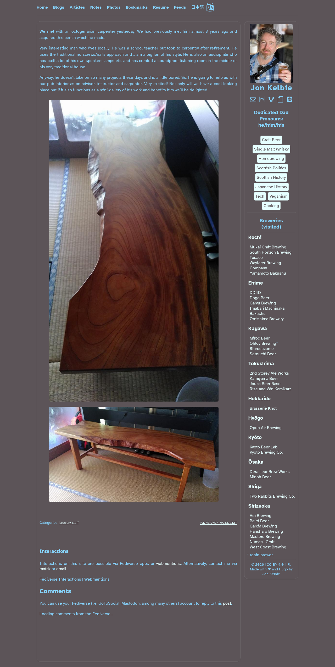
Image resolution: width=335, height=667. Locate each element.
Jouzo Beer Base (265, 383)
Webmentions (97, 579)
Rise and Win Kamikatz (270, 389)
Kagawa (257, 328)
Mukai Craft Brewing (268, 247)
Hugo (283, 569)
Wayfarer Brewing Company (265, 265)
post (227, 603)
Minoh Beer (260, 477)
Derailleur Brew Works (270, 471)
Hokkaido (259, 399)
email (61, 568)
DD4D (255, 292)
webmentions (168, 563)
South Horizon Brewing (271, 252)
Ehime (255, 283)
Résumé (161, 7)
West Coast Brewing (268, 547)
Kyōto (255, 437)
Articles (77, 7)
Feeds (180, 7)
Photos (114, 7)
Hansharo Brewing (266, 531)
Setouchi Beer (263, 354)
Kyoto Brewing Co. (266, 452)
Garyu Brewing (263, 303)
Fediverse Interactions (60, 579)
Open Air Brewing (266, 427)
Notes (96, 7)
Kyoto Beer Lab (263, 447)
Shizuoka (259, 506)
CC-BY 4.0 (275, 564)
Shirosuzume (262, 348)
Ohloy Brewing (263, 343)
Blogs (58, 7)
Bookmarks (137, 7)
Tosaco (256, 257)
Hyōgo (255, 418)
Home (42, 7)
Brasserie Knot (263, 408)
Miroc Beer (260, 338)
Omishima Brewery (267, 318)
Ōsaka (256, 462)
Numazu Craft (262, 541)
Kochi (254, 237)
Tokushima (261, 363)
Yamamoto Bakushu (268, 273)
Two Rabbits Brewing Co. (272, 496)
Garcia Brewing (263, 526)
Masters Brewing (265, 536)
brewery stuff (69, 523)
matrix (45, 568)
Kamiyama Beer (264, 378)
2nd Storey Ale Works (269, 373)
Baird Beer (259, 521)
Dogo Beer (259, 298)
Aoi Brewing (260, 515)
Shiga (255, 486)
